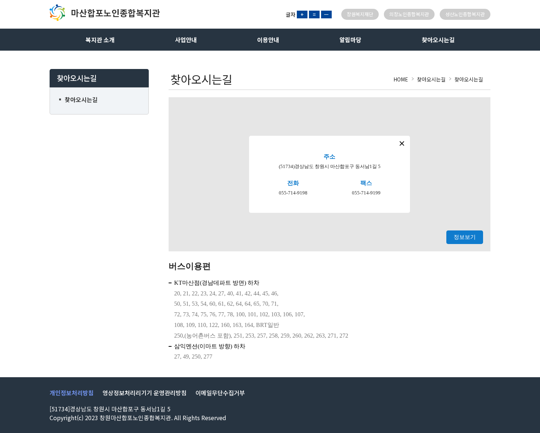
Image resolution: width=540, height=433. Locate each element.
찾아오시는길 (438, 39)
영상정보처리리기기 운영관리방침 (144, 392)
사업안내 (186, 39)
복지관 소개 (100, 39)
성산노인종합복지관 (465, 14)
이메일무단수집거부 (220, 392)
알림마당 (350, 39)
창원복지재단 (360, 14)
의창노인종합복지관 (409, 14)
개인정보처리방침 (72, 392)
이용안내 (268, 39)
